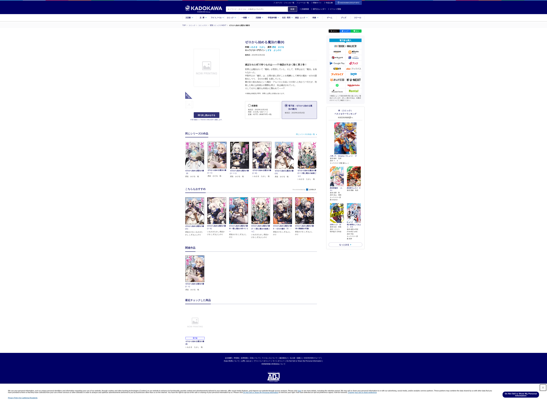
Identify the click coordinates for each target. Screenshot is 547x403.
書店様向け (283, 358)
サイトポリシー (278, 361)
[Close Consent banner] (543, 387)
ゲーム (329, 18)
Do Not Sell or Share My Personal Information (304, 361)
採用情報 (244, 358)
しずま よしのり (273, 50)
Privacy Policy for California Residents (22, 398)
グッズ (343, 18)
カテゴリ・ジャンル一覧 (284, 3)
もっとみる (344, 245)
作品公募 (329, 3)
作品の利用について (231, 361)
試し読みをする (208, 115)
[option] (196, 273)
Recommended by (299, 189)
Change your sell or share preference (362, 392)
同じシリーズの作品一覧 (305, 134)
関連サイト (317, 3)
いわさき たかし (258, 47)
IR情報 (236, 358)
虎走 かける (278, 47)
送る (357, 31)
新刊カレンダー (319, 9)
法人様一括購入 (296, 358)
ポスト (335, 31)
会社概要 (228, 358)
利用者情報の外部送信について (273, 364)
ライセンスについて (269, 358)
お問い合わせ (246, 361)
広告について (255, 358)
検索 (292, 9)
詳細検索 (305, 9)
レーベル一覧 (304, 3)
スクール (357, 18)
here (299, 391)
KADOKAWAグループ (312, 358)
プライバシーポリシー (262, 361)
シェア (346, 31)
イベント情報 (335, 9)
